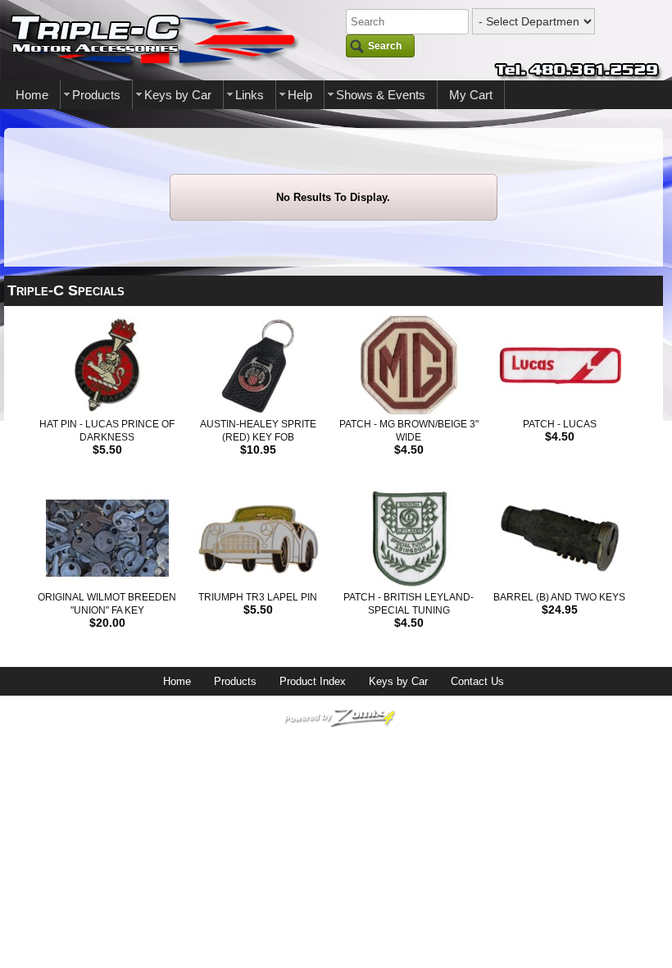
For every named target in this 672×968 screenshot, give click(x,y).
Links (249, 95)
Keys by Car (177, 95)
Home (32, 95)
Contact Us (477, 681)
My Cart (471, 95)
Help (300, 95)
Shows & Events (380, 95)
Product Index (312, 681)
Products (96, 95)
